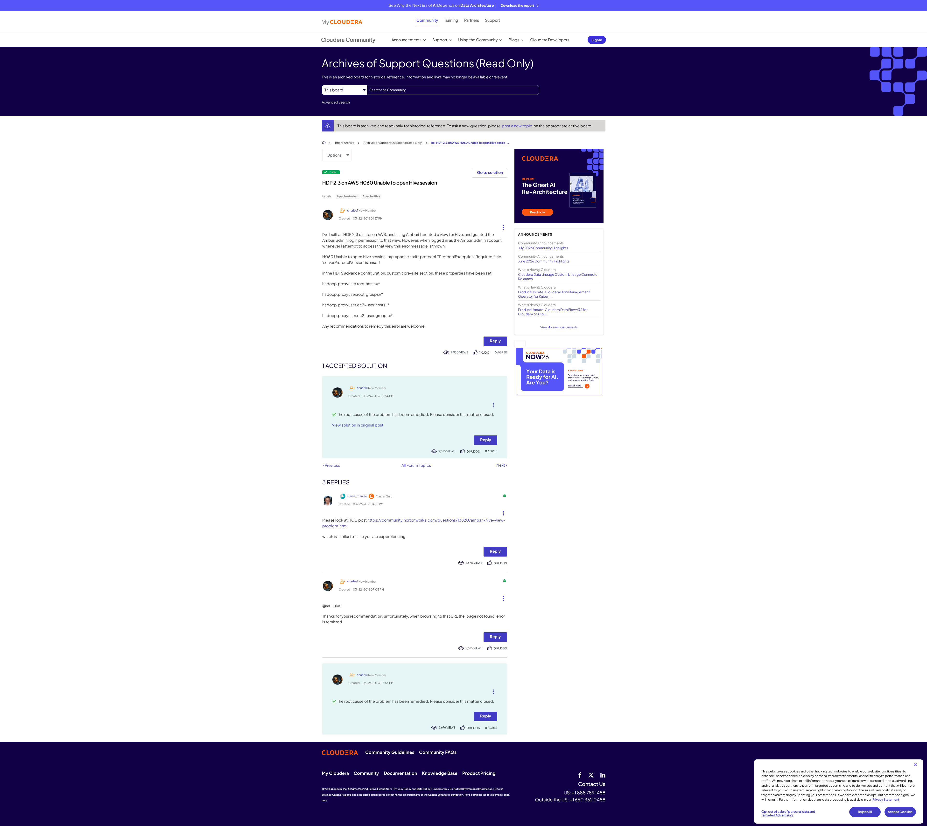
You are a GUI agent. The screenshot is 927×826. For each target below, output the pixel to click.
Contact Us (591, 784)
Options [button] (334, 155)
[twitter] (591, 774)
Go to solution (490, 172)
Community (427, 20)
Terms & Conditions (380, 788)
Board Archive (344, 143)
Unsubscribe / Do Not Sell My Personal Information (462, 788)
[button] (501, 226)
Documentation (400, 773)
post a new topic (517, 125)
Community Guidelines (389, 752)
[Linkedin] (602, 774)
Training (451, 20)
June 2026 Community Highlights (543, 261)
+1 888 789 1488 (588, 792)
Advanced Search (336, 102)
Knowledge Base (439, 773)
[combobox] (453, 90)
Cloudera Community (348, 39)
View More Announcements (559, 327)
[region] (838, 791)
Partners (471, 20)
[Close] (915, 764)
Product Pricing (479, 773)
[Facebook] (580, 774)
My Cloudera (335, 773)
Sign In (596, 40)
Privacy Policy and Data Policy (412, 788)
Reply (495, 340)
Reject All (865, 812)
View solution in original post (357, 424)
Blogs (514, 39)
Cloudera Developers (549, 39)
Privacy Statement (885, 799)
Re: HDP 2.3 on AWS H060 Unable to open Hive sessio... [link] (470, 143)
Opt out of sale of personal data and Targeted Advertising (788, 813)
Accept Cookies (900, 812)
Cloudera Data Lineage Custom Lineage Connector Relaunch (558, 276)
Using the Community (478, 39)
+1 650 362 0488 (587, 799)
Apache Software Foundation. (446, 794)
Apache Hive (371, 196)
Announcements (406, 39)
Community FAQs (437, 752)
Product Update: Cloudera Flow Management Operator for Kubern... (554, 294)
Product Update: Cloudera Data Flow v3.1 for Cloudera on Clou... (553, 311)
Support (492, 20)
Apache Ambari (347, 196)
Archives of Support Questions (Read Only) (393, 143)
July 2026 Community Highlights (543, 248)
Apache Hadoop (341, 794)
